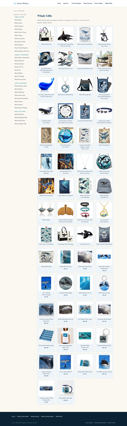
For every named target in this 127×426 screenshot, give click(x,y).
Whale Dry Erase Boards (21, 98)
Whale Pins (18, 70)
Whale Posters (19, 101)
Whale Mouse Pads (20, 41)
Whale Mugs (18, 20)
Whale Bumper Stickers (21, 108)
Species (65, 3)
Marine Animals (111, 422)
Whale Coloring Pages (47, 416)
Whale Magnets (19, 45)
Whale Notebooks (19, 92)
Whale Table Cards (20, 95)
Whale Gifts (108, 3)
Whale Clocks (18, 23)
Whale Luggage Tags (20, 123)
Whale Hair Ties (19, 67)
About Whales (23, 3)
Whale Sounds (87, 3)
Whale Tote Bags (19, 76)
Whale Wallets (18, 73)
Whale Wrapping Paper (21, 117)
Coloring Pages (76, 3)
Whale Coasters (19, 26)
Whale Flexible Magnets (21, 48)
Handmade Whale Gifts (100, 422)
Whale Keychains (19, 64)
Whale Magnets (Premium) (22, 51)
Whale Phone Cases (20, 79)
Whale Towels (18, 35)
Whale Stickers (19, 104)
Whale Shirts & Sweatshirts (22, 57)
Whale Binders (19, 89)
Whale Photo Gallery (23, 416)
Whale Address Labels (21, 86)
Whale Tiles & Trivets (20, 32)
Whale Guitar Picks (20, 120)
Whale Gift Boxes (19, 114)
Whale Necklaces (19, 61)
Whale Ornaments (20, 38)
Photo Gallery (99, 3)
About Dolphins (89, 422)
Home (59, 3)
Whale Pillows (18, 29)
